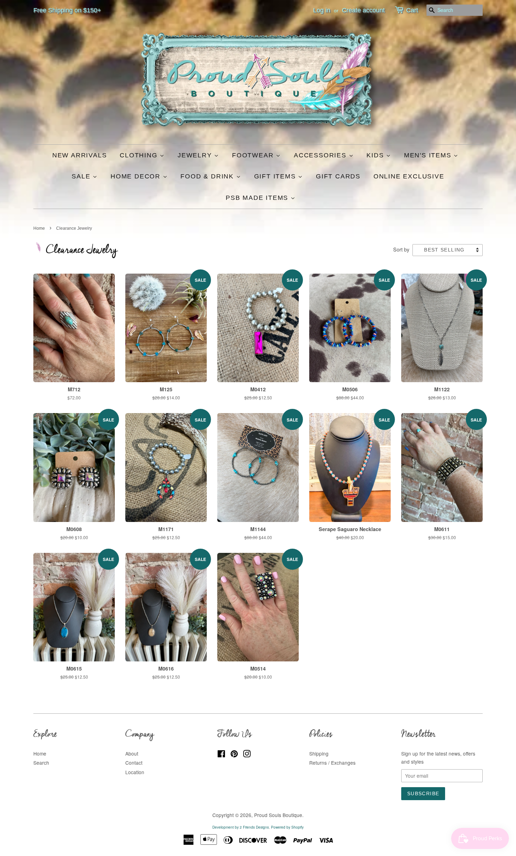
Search (41, 762)
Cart (412, 10)
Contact (134, 762)
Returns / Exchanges (332, 762)
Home (39, 228)
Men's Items (429, 155)
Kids (376, 155)
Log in (321, 10)
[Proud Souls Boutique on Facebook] (221, 754)
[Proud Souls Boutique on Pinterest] (234, 754)
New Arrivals (79, 155)
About (131, 753)
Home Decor (137, 176)
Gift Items (276, 176)
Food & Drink (208, 176)
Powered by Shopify (287, 827)
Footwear (254, 155)
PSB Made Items (258, 197)
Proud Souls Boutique (278, 814)
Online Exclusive (408, 176)
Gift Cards (338, 176)
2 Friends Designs (254, 827)
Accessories (321, 155)
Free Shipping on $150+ (67, 10)
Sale (82, 176)
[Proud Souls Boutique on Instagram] (247, 754)
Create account (363, 10)
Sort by (401, 249)
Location (134, 772)
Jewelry (196, 155)
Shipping (319, 753)
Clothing (140, 155)
